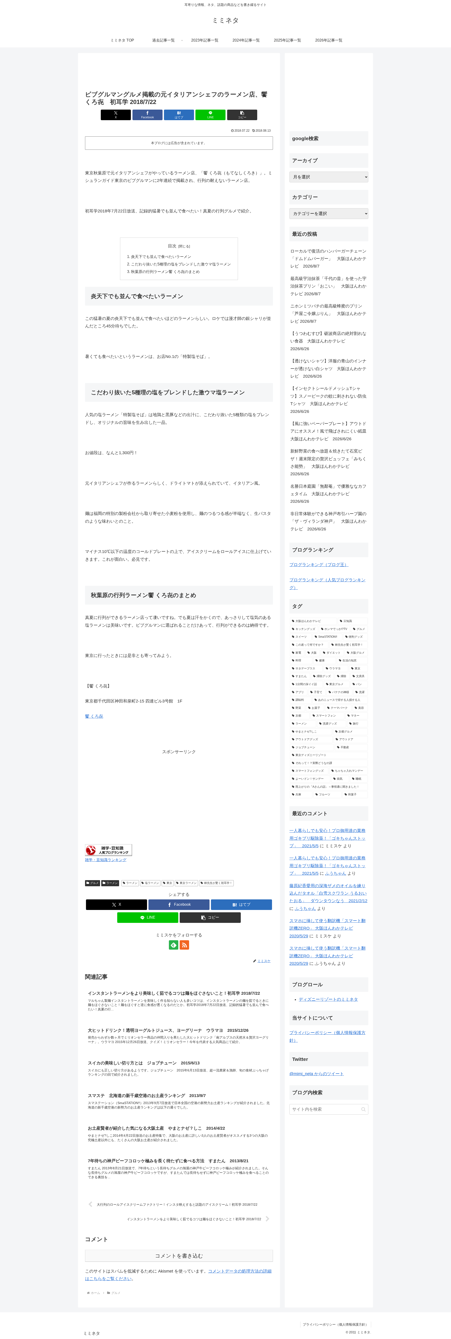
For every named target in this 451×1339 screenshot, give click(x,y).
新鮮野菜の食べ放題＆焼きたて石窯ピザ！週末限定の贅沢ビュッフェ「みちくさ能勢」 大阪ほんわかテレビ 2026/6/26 (328, 462)
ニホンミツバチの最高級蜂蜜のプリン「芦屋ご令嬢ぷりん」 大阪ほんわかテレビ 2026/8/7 (328, 314)
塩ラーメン (152, 883)
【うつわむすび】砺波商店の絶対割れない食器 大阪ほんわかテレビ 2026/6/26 (328, 341)
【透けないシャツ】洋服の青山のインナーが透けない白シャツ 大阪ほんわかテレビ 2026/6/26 (328, 369)
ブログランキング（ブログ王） (319, 564)
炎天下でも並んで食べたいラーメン (161, 256)
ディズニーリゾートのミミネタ (328, 999)
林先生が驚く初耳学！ (218, 883)
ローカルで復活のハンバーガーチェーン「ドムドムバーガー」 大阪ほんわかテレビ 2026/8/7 (328, 259)
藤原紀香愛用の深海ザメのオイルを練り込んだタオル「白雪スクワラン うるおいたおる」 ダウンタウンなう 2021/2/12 (328, 893)
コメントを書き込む (179, 1256)
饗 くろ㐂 (94, 716)
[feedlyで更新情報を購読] (173, 945)
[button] (242, 115)
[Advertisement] (179, 72)
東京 (169, 883)
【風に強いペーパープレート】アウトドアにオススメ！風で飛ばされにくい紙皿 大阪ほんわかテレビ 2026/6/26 (329, 431)
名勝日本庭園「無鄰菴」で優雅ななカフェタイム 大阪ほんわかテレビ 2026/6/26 (328, 494)
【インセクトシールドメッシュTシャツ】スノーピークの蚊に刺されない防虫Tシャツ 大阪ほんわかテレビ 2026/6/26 (328, 400)
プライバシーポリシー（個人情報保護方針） (336, 1324)
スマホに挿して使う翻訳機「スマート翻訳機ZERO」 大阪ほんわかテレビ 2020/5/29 (327, 928)
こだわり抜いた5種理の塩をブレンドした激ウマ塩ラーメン (181, 264)
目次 (172, 246)
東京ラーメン (188, 883)
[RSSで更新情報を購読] (184, 945)
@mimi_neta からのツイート (316, 1073)
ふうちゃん (335, 873)
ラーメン (112, 883)
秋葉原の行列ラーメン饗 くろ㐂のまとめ (165, 271)
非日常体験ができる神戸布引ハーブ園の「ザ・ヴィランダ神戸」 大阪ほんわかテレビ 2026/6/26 (328, 521)
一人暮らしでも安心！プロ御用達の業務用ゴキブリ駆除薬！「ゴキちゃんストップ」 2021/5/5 (327, 838)
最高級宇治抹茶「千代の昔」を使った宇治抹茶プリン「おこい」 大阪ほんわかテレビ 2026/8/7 (328, 286)
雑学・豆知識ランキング (105, 860)
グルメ (94, 883)
